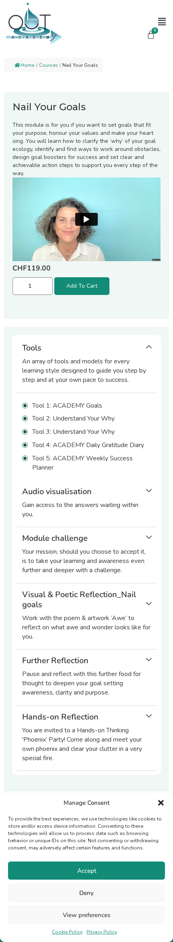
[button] (161, 803)
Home (27, 65)
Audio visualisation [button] (57, 491)
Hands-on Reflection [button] (60, 717)
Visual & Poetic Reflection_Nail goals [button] (79, 600)
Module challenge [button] (55, 538)
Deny (86, 893)
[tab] (86, 366)
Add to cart (81, 286)
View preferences (86, 915)
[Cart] (151, 34)
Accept (86, 871)
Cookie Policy (67, 932)
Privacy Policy (101, 932)
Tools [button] (31, 348)
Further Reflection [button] (55, 660)
